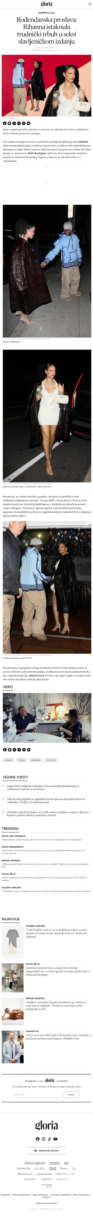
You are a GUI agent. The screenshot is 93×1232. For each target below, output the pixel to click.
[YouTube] (55, 1139)
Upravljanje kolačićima (46, 1203)
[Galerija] (46, 86)
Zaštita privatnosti (21, 1195)
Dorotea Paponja (48, 48)
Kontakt (46, 1197)
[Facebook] (37, 1139)
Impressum (5, 1195)
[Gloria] (46, 4)
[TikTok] (49, 1139)
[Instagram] (43, 1139)
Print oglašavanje (81, 1195)
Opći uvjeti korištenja (60, 1195)
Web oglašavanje (40, 1195)
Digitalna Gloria (49, 1150)
